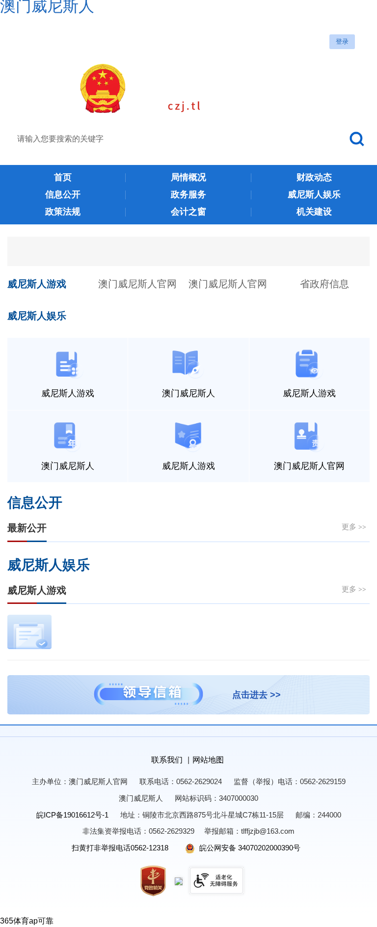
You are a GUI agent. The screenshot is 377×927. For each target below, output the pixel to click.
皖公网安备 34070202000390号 (248, 848)
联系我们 (167, 760)
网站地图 (208, 760)
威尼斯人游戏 (36, 283)
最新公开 (27, 527)
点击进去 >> (256, 695)
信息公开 (34, 503)
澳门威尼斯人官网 (137, 283)
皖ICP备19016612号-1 (72, 815)
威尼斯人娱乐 (36, 315)
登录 (342, 41)
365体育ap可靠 (27, 921)
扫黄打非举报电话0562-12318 (120, 848)
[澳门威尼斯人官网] (188, 88)
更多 (354, 526)
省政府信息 (324, 283)
